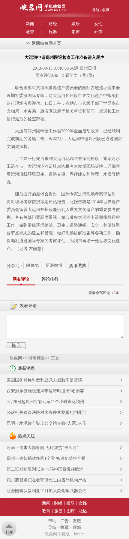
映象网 (16, 358)
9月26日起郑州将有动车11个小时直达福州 (45, 401)
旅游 (53, 32)
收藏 (106, 10)
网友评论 (21, 279)
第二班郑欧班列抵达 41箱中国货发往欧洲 (45, 469)
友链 (77, 521)
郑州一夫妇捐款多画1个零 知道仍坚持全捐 (46, 458)
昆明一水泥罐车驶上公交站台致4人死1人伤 (46, 423)
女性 (98, 24)
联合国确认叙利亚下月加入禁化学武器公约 (46, 491)
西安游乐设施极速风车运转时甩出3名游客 (45, 391)
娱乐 (75, 24)
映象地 (32, 265)
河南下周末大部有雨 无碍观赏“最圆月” (43, 447)
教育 (30, 32)
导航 (95, 10)
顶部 (77, 527)
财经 (53, 24)
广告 (64, 521)
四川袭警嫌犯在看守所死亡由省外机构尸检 (46, 480)
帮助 (52, 521)
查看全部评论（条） (105, 293)
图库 (75, 32)
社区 (98, 32)
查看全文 (69, 75)
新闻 (30, 24)
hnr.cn (79, 534)
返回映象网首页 (46, 43)
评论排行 (50, 279)
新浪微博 (54, 265)
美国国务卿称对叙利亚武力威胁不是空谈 (44, 380)
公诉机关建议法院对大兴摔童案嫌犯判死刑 (46, 412)
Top (9, 532)
